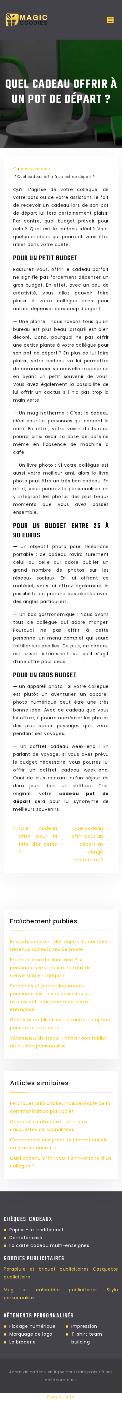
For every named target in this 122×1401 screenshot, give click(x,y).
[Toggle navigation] (110, 20)
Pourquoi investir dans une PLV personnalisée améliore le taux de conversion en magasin (50, 968)
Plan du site (61, 1397)
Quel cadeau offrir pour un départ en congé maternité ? (87, 844)
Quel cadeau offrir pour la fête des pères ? (38, 840)
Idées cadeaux (35, 168)
